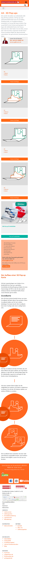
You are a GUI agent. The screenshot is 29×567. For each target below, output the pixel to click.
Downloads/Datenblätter (8, 502)
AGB (3, 504)
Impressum (5, 505)
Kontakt (20, 525)
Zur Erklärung (6, 266)
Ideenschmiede (8, 525)
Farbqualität (7, 540)
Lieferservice (7, 512)
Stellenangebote (22, 529)
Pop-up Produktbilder (14, 236)
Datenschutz (5, 507)
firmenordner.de (8, 556)
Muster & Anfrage (14, 81)
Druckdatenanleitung (10, 515)
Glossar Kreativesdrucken (11, 544)
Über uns (20, 527)
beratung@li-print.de (15, 42)
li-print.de (7, 552)
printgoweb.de (8, 558)
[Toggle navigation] (3, 8)
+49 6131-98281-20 (18, 40)
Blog (5, 546)
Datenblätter (7, 538)
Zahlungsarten (8, 513)
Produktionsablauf (9, 542)
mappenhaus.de (8, 554)
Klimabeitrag (7, 519)
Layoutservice (8, 517)
